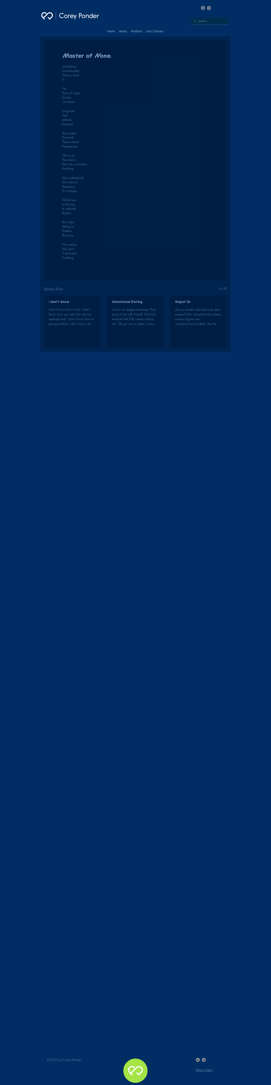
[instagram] (209, 8)
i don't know (59, 302)
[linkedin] (203, 8)
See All (223, 288)
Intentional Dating (127, 302)
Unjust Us (182, 302)
